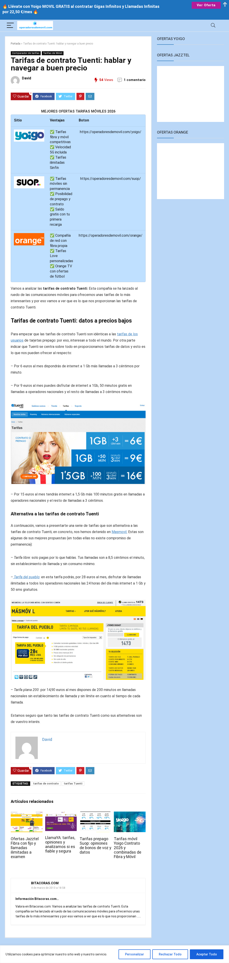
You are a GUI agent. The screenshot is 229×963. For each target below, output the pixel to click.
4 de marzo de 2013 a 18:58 (48, 887)
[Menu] (10, 26)
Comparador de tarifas (25, 53)
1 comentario (135, 80)
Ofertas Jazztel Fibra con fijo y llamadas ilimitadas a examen (25, 848)
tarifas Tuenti (73, 783)
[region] (114, 954)
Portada (15, 43)
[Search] (213, 26)
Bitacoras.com (45, 883)
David (26, 78)
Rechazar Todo (170, 954)
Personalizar (134, 954)
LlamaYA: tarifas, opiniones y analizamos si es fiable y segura (60, 844)
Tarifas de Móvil (52, 53)
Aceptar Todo (206, 954)
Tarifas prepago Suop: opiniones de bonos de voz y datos (95, 846)
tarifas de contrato (46, 783)
